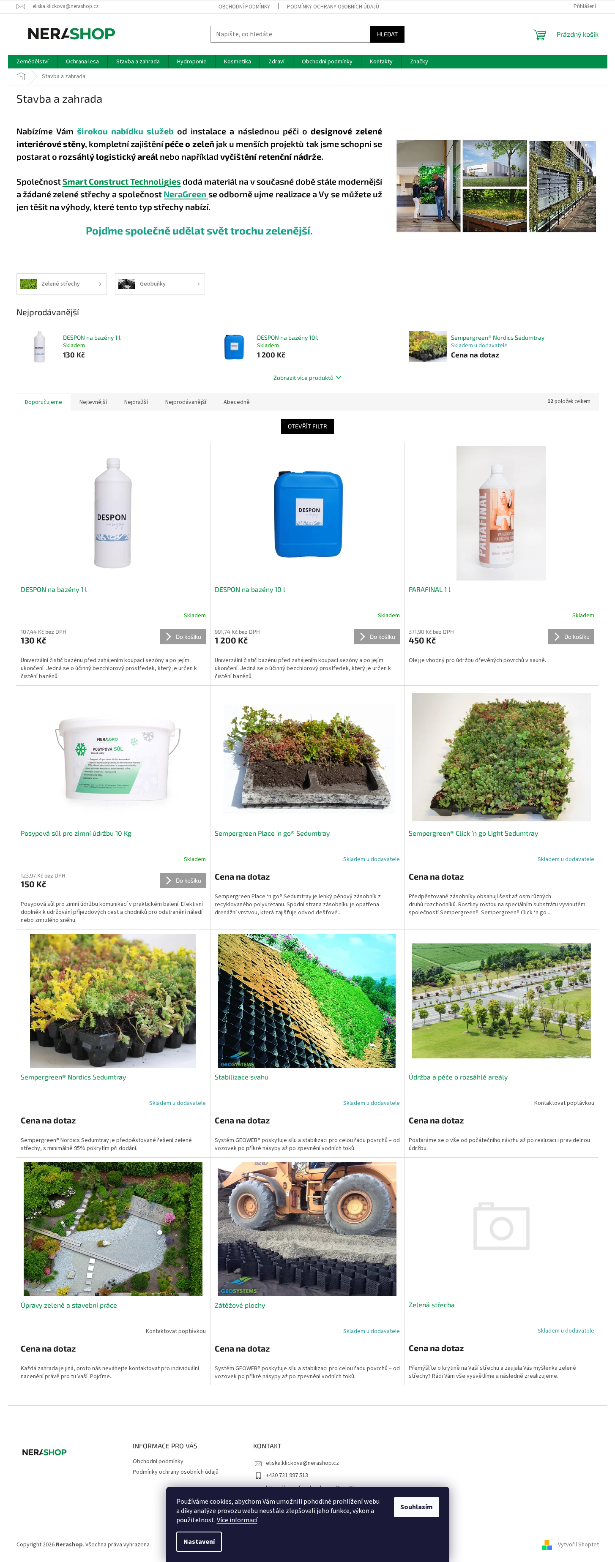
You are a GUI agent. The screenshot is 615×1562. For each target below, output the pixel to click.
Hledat (387, 34)
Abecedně (237, 402)
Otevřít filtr (307, 426)
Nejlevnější (93, 402)
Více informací (237, 1520)
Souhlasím (416, 1507)
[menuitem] (32, 61)
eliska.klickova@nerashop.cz (302, 1463)
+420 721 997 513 (287, 1475)
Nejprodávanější (185, 402)
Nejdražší (136, 402)
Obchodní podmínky (244, 7)
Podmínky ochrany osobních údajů (333, 7)
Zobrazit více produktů (303, 377)
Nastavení (199, 1541)
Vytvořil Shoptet (578, 1544)
